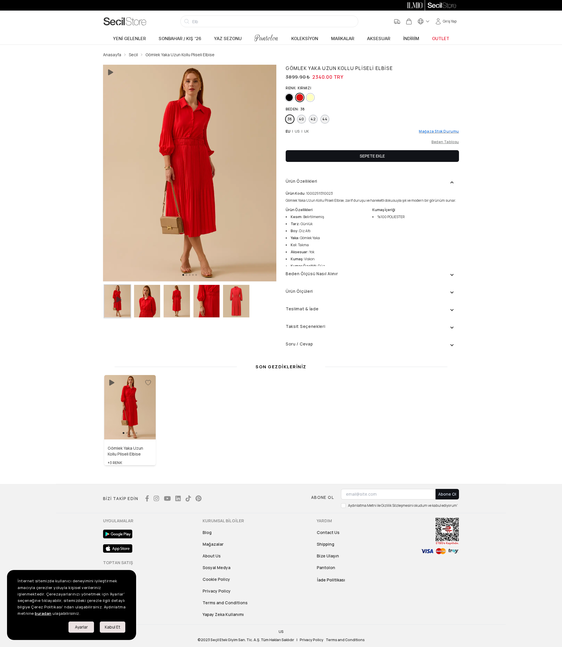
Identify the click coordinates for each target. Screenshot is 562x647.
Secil (133, 54)
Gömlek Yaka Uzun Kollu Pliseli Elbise (180, 54)
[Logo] (125, 21)
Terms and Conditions (225, 602)
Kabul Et (112, 627)
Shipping (325, 544)
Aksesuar (378, 38)
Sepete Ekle (372, 156)
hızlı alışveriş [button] (130, 427)
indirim (411, 38)
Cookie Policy (216, 579)
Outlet (440, 38)
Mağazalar (213, 544)
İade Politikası (331, 580)
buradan (43, 613)
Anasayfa (112, 54)
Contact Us (328, 532)
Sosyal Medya (216, 567)
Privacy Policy (217, 591)
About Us (212, 556)
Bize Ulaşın (328, 556)
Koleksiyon (304, 38)
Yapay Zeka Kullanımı (223, 614)
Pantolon (266, 38)
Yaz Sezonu (228, 38)
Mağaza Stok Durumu (439, 131)
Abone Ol (447, 494)
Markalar (342, 38)
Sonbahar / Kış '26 (180, 38)
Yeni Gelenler (129, 38)
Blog (207, 532)
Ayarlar (81, 627)
